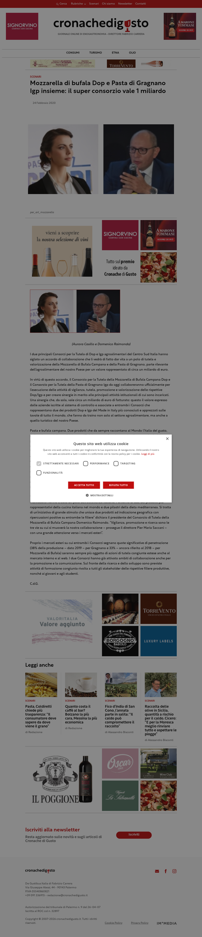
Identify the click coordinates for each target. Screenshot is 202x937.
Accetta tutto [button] (84, 485)
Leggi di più (147, 454)
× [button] (167, 438)
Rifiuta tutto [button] (118, 485)
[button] (101, 495)
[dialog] (101, 469)
